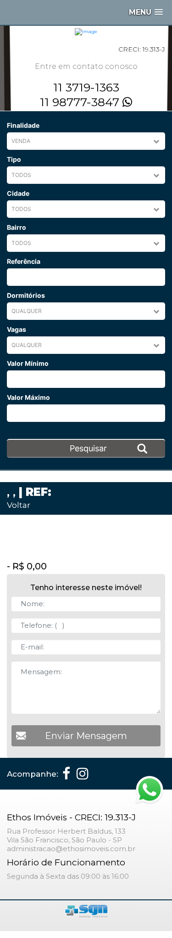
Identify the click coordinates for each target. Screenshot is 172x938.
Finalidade (23, 125)
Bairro (16, 227)
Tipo (14, 159)
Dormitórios (26, 295)
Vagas (16, 329)
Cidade (18, 193)
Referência (23, 261)
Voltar (18, 505)
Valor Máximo (28, 397)
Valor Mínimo (28, 363)
